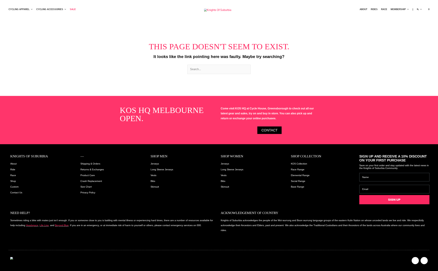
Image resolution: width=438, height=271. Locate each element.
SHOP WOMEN (232, 156)
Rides (374, 9)
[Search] (419, 9)
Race (384, 9)
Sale (73, 9)
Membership (398, 9)
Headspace (32, 225)
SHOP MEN (159, 156)
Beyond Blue (62, 225)
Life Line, (44, 225)
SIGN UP (394, 199)
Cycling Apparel (19, 9)
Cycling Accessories (49, 9)
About (363, 9)
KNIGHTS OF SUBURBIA (29, 156)
